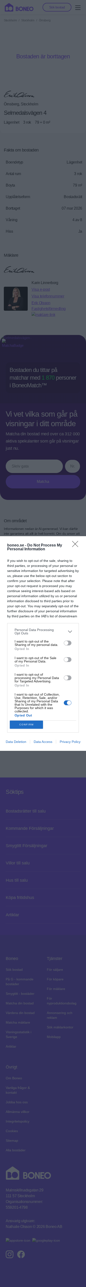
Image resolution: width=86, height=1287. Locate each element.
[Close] (76, 545)
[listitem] (43, 631)
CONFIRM (26, 724)
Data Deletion (16, 742)
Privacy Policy (70, 742)
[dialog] (43, 643)
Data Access (43, 742)
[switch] (67, 643)
